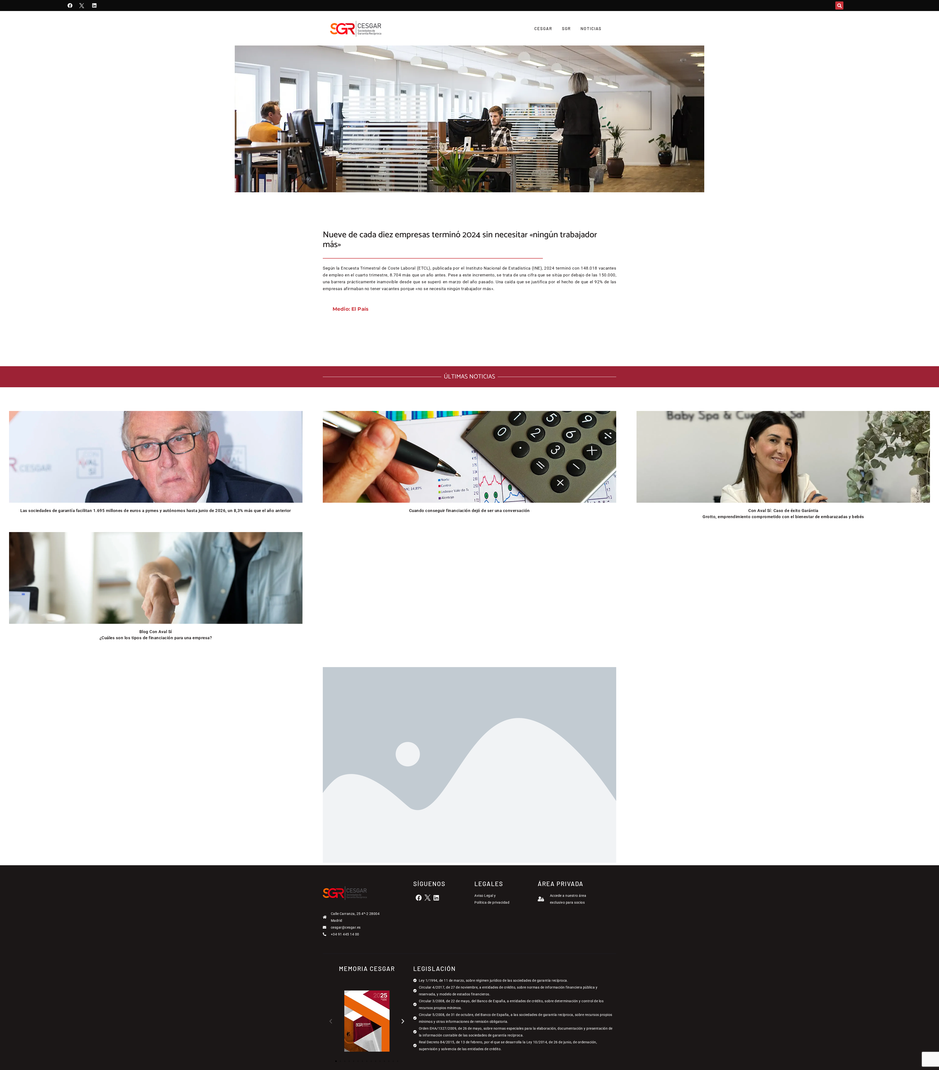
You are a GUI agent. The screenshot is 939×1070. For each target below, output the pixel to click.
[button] (839, 5)
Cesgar (543, 28)
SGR (566, 28)
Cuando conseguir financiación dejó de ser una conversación (469, 510)
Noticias (591, 28)
